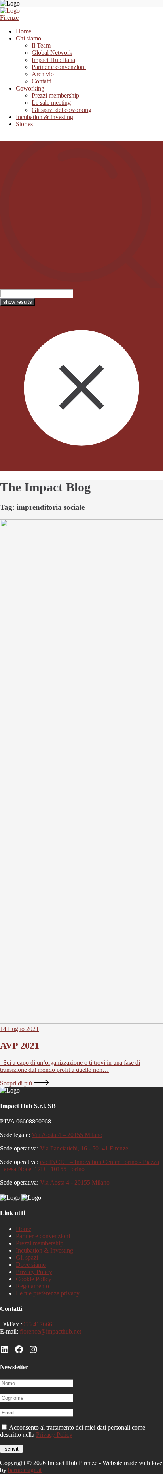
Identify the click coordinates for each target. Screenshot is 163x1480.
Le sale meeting (51, 102)
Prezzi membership (55, 95)
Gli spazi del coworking (61, 109)
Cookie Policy (33, 1279)
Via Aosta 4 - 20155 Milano (75, 1182)
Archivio (43, 74)
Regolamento (32, 1286)
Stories (24, 124)
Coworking (30, 88)
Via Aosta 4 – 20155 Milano (67, 1134)
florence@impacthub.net (50, 1331)
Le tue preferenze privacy (48, 1293)
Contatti (41, 81)
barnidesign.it (25, 1470)
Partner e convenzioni (59, 67)
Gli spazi (27, 1257)
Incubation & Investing (44, 117)
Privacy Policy (34, 1271)
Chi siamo (28, 38)
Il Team (41, 45)
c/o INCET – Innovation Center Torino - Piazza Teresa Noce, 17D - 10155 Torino (79, 1165)
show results (17, 302)
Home (23, 31)
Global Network (52, 52)
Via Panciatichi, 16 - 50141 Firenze (84, 1148)
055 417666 (37, 1324)
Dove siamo (31, 1264)
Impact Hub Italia (53, 59)
